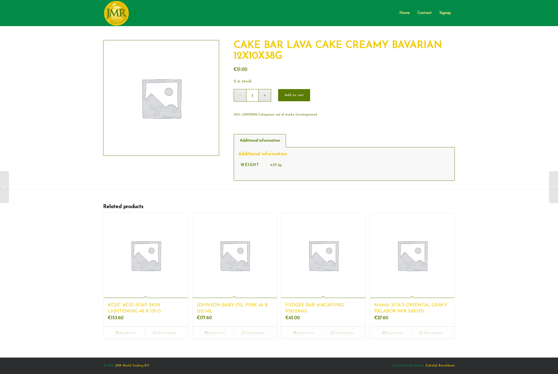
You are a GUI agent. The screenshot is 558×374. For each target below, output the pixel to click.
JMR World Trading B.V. (132, 365)
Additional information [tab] (260, 140)
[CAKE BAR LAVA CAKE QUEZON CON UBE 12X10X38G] (4, 187)
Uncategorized (306, 114)
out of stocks (285, 114)
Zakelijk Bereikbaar (440, 365)
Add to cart (294, 95)
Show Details (166, 333)
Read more (127, 333)
